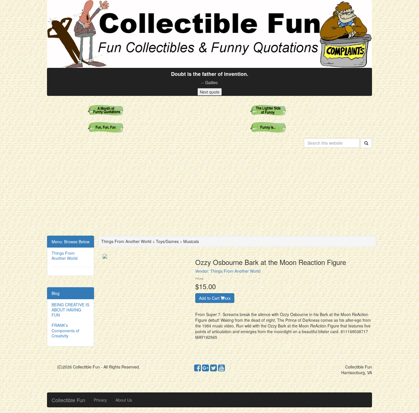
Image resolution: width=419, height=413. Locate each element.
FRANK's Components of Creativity (65, 330)
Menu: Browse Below (71, 241)
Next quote (209, 92)
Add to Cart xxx (215, 298)
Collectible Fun (68, 400)
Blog (56, 293)
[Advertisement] (209, 193)
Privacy (100, 400)
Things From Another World (65, 255)
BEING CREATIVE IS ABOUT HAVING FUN (70, 310)
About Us (123, 400)
